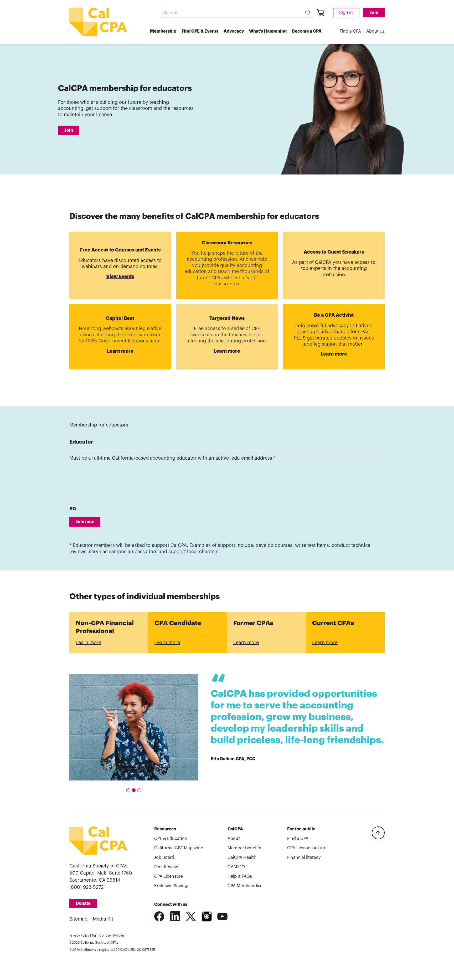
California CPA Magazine (178, 848)
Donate (83, 903)
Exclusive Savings (171, 886)
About (234, 838)
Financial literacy (304, 857)
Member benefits (244, 848)
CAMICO (236, 867)
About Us (375, 31)
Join (374, 13)
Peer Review (166, 867)
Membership (163, 31)
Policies (119, 935)
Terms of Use (101, 935)
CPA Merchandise (245, 886)
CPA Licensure (168, 876)
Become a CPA (307, 31)
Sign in (346, 13)
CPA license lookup (306, 848)
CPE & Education (170, 838)
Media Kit (103, 919)
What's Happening (268, 31)
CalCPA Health (242, 857)
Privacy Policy (79, 935)
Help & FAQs (240, 876)
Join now (85, 522)
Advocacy (234, 31)
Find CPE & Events (200, 31)
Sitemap (78, 919)
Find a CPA (350, 31)
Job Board (164, 857)
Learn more (88, 642)
